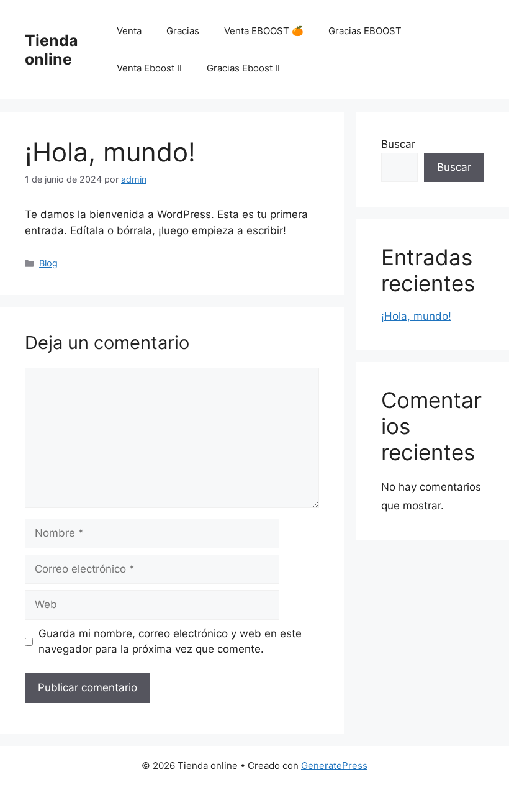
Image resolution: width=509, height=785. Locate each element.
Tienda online (51, 49)
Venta (129, 31)
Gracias (182, 31)
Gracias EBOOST (365, 31)
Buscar (398, 144)
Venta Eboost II (149, 68)
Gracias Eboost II (243, 68)
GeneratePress (334, 765)
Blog (48, 263)
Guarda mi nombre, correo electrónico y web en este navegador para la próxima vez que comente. (170, 641)
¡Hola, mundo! (416, 316)
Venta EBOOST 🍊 (264, 31)
